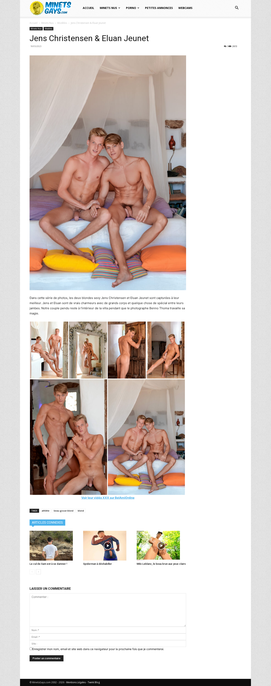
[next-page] (38, 571)
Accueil (88, 8)
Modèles (62, 23)
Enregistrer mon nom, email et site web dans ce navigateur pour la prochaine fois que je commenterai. (98, 649)
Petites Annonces (159, 8)
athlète (45, 510)
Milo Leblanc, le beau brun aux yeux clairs (161, 563)
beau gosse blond (63, 510)
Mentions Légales (76, 682)
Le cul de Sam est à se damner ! (48, 563)
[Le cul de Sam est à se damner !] (54, 546)
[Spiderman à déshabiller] (108, 546)
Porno (131, 8)
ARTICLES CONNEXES (47, 522)
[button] (236, 8)
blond (81, 510)
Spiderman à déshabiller (97, 563)
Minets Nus (108, 8)
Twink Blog (94, 682)
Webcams (185, 8)
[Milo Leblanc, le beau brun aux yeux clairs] (161, 546)
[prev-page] (32, 571)
